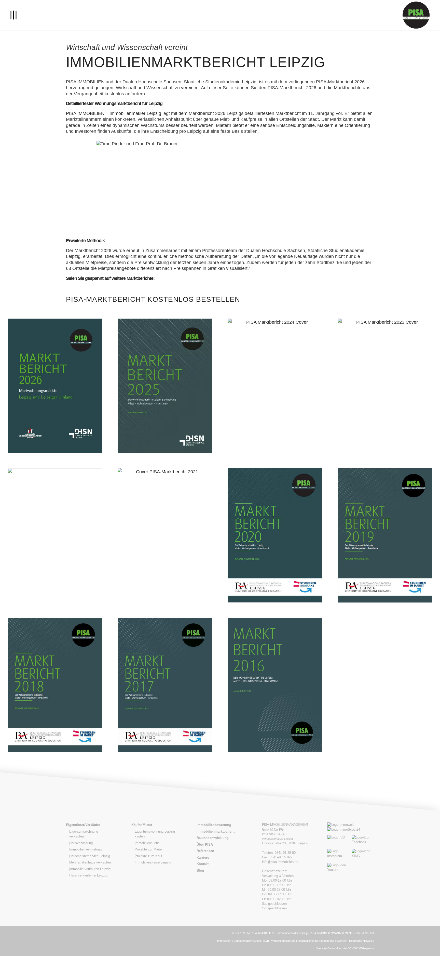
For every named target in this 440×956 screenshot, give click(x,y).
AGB (266, 940)
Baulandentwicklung (213, 838)
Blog (200, 870)
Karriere (203, 857)
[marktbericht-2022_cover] (55, 535)
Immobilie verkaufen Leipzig (90, 869)
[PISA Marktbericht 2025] (165, 386)
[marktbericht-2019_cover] (385, 535)
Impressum (224, 940)
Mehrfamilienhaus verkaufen (90, 862)
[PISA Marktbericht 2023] (385, 386)
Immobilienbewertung (214, 825)
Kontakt (203, 864)
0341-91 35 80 (285, 853)
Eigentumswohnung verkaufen (83, 834)
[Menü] (13, 15)
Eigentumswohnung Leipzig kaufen (155, 834)
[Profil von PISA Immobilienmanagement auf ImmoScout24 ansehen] (343, 829)
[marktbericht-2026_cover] (55, 386)
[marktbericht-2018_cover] (55, 685)
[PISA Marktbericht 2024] (275, 386)
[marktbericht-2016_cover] (275, 685)
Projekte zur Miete (148, 849)
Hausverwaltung (81, 843)
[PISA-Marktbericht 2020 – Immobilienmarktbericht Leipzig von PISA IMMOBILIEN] (275, 535)
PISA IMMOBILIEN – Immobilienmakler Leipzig (113, 113)
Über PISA (205, 844)
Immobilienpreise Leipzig (153, 862)
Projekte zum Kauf (148, 856)
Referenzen (205, 851)
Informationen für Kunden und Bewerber (322, 940)
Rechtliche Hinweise (361, 940)
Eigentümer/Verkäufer (83, 825)
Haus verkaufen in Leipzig (88, 875)
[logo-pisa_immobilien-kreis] (416, 15)
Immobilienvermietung (85, 849)
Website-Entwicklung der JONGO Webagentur (345, 948)
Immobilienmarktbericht (216, 831)
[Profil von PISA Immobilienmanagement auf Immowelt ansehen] (340, 825)
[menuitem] (13, 15)
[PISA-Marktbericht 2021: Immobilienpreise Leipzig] (165, 535)
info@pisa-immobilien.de (280, 862)
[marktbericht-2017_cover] (165, 685)
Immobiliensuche (147, 843)
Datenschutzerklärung (247, 940)
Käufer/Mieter (141, 825)
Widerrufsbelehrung (283, 940)
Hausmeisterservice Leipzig (89, 856)
